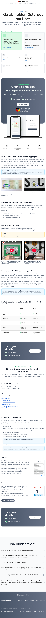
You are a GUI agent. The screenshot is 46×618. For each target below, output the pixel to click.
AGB (35, 611)
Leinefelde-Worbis (40, 600)
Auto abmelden (21, 11)
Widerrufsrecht (41, 611)
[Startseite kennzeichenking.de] (23, 1)
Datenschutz (29, 611)
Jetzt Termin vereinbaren (8, 500)
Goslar (26, 600)
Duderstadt (20, 600)
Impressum (22, 611)
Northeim (32, 600)
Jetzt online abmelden (23, 104)
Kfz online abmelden (35, 351)
